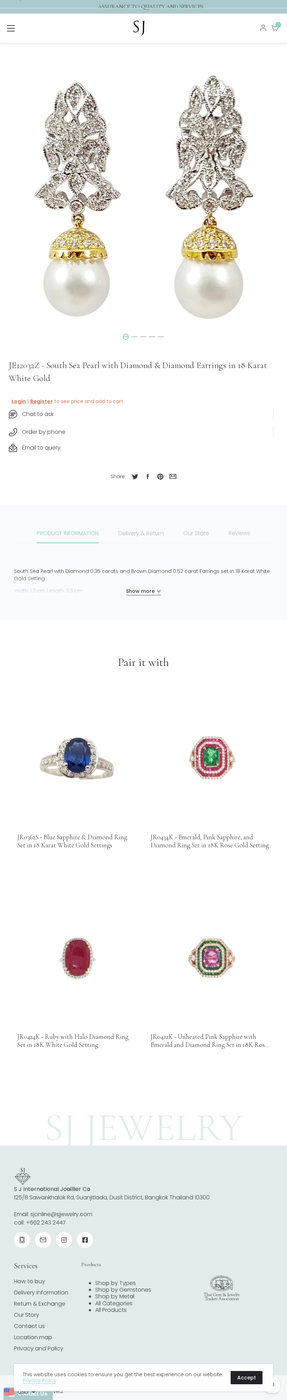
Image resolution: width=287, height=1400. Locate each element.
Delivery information (41, 1292)
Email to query (41, 448)
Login (19, 401)
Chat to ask (38, 414)
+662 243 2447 (46, 1223)
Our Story (26, 1315)
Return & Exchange (39, 1304)
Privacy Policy (39, 1380)
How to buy (29, 1281)
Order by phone (43, 432)
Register (41, 401)
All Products (111, 1310)
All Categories (114, 1303)
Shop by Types (115, 1283)
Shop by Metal (114, 1296)
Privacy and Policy (38, 1348)
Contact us (29, 1326)
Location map (33, 1337)
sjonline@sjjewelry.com (61, 1214)
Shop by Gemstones (123, 1290)
